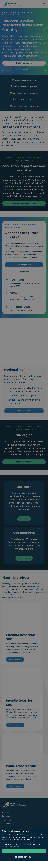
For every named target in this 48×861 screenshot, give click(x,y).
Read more (15, 846)
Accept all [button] (24, 851)
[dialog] (24, 844)
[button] (24, 857)
